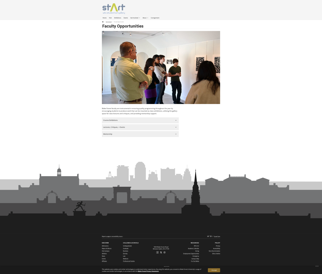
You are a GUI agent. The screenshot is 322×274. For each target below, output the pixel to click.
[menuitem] (104, 22)
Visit (110, 18)
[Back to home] (102, 22)
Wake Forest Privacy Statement (148, 271)
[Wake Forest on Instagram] (164, 252)
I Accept (214, 270)
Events (126, 18)
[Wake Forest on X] (161, 252)
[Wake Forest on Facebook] (157, 252)
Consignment (155, 18)
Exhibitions (117, 18)
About (144, 18)
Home (104, 18)
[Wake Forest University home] (161, 243)
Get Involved (134, 18)
